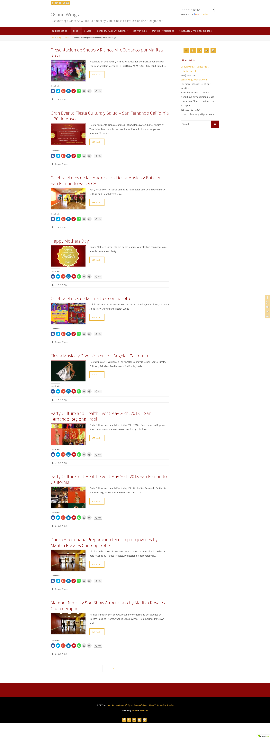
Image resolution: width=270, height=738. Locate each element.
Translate (204, 14)
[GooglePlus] (56, 3)
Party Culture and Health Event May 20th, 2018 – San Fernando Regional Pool (101, 416)
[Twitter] (64, 3)
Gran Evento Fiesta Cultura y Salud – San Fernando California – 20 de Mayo (110, 116)
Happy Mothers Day (70, 241)
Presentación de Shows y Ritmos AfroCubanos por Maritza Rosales (107, 53)
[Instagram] (67, 3)
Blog (59, 37)
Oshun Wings (65, 14)
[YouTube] (60, 3)
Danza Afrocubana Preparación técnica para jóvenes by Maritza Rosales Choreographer (104, 542)
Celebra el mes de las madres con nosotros (92, 298)
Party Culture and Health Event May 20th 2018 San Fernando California (109, 479)
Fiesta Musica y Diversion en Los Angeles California (99, 356)
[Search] (215, 124)
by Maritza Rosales (165, 705)
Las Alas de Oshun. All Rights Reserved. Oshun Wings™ (132, 705)
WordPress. (144, 710)
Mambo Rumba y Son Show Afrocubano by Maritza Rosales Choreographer (108, 605)
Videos (67, 37)
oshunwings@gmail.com (194, 79)
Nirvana (134, 710)
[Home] (52, 37)
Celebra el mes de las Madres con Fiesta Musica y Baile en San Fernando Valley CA (106, 180)
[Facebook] (53, 3)
